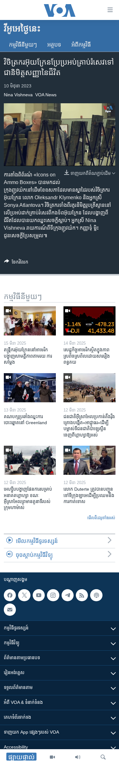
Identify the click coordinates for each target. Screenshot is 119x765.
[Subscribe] (10, 610)
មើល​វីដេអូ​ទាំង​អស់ (101, 517)
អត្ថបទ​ (54, 44)
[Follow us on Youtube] (39, 595)
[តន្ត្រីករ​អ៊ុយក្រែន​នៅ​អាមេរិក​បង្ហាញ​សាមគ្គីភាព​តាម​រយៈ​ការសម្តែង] (30, 320)
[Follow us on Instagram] (53, 595)
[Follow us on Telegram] (68, 595)
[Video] (52, 757)
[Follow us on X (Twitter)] (24, 595)
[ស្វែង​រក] (103, 757)
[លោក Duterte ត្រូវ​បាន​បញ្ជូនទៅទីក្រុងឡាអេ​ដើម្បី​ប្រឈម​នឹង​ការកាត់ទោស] (89, 460)
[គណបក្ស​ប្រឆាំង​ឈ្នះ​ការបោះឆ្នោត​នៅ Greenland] (30, 387)
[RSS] (82, 595)
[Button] (16, 263)
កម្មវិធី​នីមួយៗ (23, 44)
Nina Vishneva (18, 94)
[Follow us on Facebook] (10, 595)
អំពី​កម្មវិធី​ (81, 44)
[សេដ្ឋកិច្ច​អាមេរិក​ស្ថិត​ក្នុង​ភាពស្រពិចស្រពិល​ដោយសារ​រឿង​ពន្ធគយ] (89, 320)
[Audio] (77, 757)
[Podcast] (96, 595)
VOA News (45, 94)
